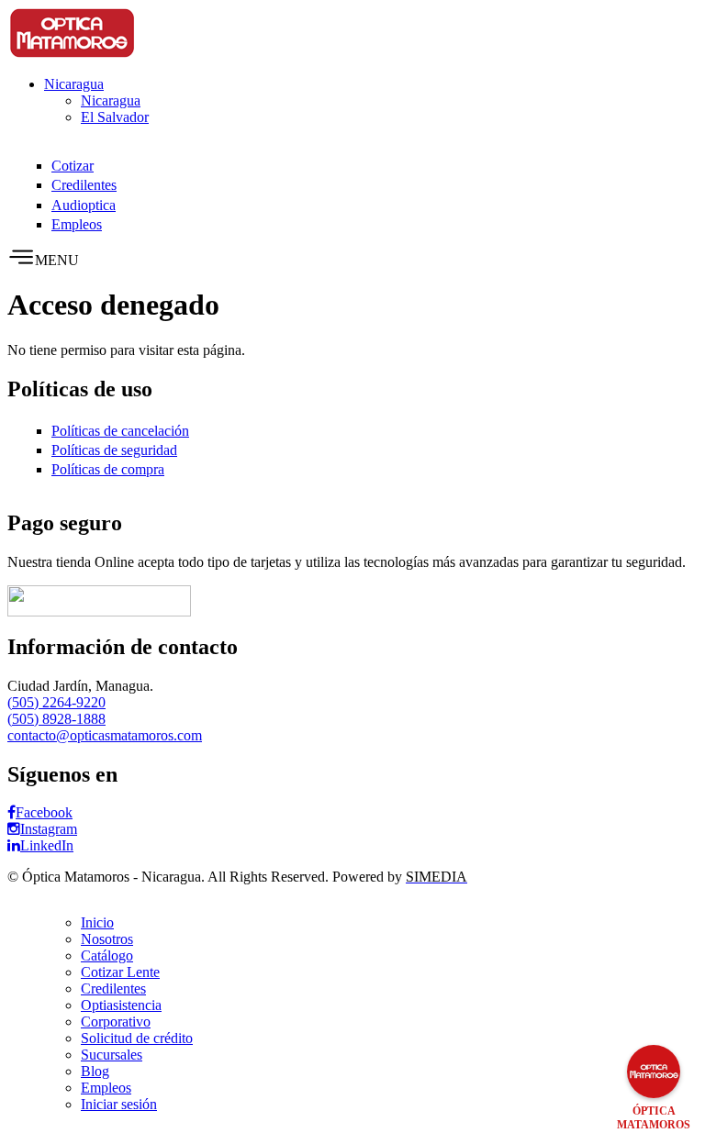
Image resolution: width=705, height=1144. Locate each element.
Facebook (44, 812)
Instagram (48, 829)
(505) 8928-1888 (56, 719)
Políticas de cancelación (120, 431)
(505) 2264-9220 (56, 702)
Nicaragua (74, 84)
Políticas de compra (107, 469)
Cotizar (72, 165)
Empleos (76, 224)
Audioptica (83, 205)
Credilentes (84, 185)
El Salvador (115, 117)
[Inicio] (71, 53)
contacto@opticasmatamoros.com (104, 735)
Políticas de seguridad (114, 450)
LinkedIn (46, 845)
